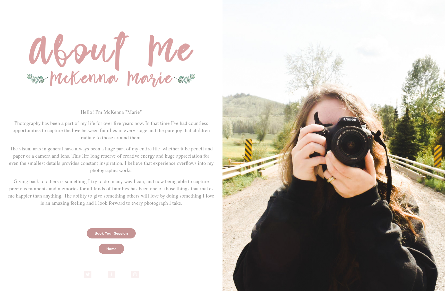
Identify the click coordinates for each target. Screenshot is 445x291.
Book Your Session (111, 233)
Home (111, 249)
